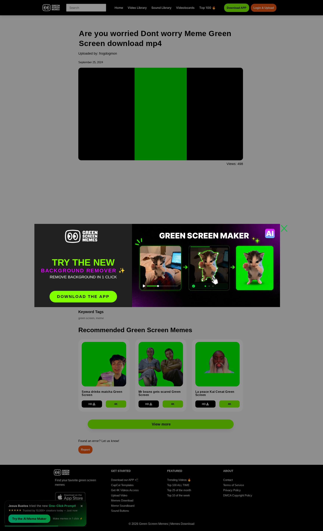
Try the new (83, 262)
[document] (161, 265)
